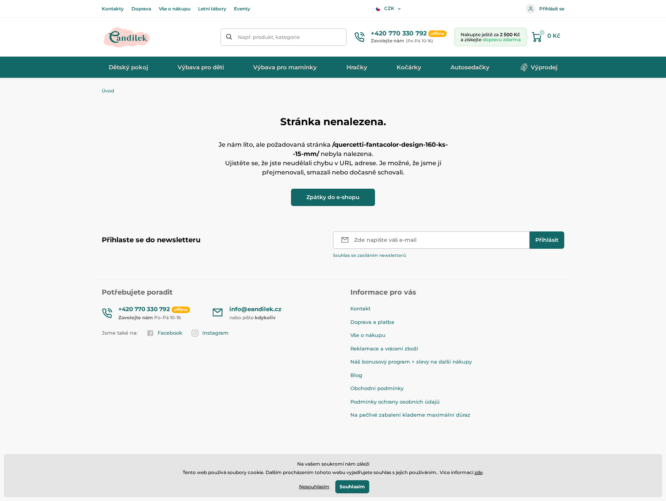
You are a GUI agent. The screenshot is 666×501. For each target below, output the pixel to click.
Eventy (242, 9)
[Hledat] (229, 37)
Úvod (108, 91)
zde (478, 472)
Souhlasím (352, 486)
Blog (356, 375)
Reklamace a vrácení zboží (384, 348)
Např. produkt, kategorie (269, 37)
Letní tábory (212, 9)
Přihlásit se (551, 9)
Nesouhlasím (314, 486)
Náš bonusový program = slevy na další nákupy (411, 362)
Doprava (141, 9)
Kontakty (113, 9)
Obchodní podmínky (377, 388)
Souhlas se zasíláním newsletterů (369, 255)
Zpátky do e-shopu (333, 197)
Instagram (215, 333)
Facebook (170, 333)
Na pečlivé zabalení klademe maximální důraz (410, 415)
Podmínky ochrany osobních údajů (395, 402)
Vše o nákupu (174, 9)
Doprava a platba (372, 322)
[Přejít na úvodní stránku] (127, 37)
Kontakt (360, 308)
